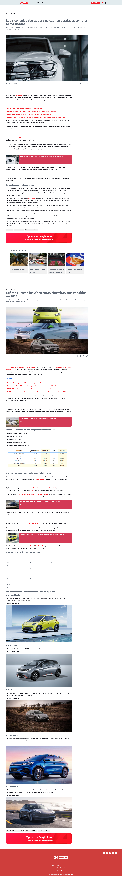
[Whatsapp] (77, 83)
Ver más (22, 159)
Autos (15, 230)
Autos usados (28, 230)
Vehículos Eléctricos (11, 830)
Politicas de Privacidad (61, 871)
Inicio (7, 13)
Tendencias (71, 3)
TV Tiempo (42, 3)
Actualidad (49, 3)
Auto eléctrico (33, 830)
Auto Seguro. (31, 198)
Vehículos (21, 230)
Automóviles (9, 230)
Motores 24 (12, 13)
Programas (84, 3)
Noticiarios (78, 3)
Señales (95, 2)
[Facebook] (80, 83)
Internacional (57, 3)
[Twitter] (83, 83)
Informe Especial (34, 3)
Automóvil (35, 230)
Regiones (64, 3)
